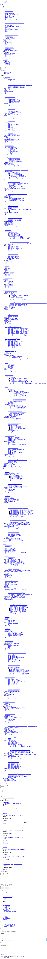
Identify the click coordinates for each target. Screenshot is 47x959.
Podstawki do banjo (11, 365)
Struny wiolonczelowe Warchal (14, 767)
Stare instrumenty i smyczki (10, 33)
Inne (6, 267)
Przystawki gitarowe (9, 323)
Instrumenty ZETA (9, 463)
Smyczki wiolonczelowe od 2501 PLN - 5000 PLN (20, 750)
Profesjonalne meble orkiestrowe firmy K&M (14, 561)
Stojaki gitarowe (8, 324)
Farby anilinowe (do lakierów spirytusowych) (16, 87)
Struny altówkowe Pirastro (13, 254)
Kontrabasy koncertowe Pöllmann (16, 479)
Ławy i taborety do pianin (10, 551)
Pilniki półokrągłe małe (12, 129)
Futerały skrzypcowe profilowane (14, 601)
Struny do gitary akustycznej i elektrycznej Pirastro (17, 332)
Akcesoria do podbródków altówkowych (16, 216)
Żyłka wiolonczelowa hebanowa (9, 844)
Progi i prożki (8, 321)
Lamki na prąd (8, 546)
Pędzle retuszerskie (11, 121)
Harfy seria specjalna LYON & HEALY (20, 395)
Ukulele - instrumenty (9, 454)
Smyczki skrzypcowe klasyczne (14, 667)
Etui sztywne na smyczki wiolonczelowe (13, 708)
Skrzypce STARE (11, 453)
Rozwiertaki (10, 133)
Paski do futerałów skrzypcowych (14, 612)
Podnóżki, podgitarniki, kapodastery (12, 318)
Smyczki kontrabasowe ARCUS (11, 505)
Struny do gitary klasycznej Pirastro (15, 346)
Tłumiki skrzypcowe (9, 692)
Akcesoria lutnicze (9, 11)
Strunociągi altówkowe (9, 244)
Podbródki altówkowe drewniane (14, 219)
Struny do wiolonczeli (9, 755)
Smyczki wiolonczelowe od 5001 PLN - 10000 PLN (20, 751)
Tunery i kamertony (9, 36)
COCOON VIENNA (9, 16)
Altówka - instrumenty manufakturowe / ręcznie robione (18, 183)
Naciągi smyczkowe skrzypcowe (14, 160)
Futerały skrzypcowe (9, 599)
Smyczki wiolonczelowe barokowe (14, 743)
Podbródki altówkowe (9, 215)
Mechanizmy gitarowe (9, 312)
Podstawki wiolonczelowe (10, 731)
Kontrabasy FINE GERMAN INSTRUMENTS (17, 486)
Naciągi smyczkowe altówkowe (14, 158)
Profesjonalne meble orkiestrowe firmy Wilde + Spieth (15, 566)
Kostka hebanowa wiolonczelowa (14, 102)
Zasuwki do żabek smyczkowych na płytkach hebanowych (16, 170)
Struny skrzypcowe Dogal (13, 682)
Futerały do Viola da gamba (10, 713)
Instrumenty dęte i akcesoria (10, 20)
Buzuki (6, 369)
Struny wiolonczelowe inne (13, 760)
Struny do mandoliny (12, 435)
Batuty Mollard (11, 282)
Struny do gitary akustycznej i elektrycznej (13, 327)
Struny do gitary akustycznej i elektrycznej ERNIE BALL (19, 335)
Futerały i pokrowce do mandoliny (14, 423)
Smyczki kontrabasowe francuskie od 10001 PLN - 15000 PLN (22, 510)
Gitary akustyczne (11, 294)
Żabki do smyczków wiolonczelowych (15, 178)
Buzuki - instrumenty (12, 370)
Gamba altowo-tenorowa (12, 148)
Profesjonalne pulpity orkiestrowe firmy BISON (14, 571)
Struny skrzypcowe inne (12, 683)
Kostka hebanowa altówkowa (13, 99)
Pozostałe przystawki (9, 575)
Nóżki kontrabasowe (9, 497)
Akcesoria (7, 573)
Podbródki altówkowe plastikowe (14, 220)
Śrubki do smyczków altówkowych (15, 165)
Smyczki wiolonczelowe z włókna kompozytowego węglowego (20, 752)
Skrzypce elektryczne (12, 443)
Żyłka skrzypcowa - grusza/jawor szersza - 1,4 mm (13, 849)
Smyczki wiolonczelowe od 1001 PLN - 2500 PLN (20, 747)
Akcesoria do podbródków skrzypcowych (16, 632)
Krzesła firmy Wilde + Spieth (13, 568)
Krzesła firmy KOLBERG (13, 564)
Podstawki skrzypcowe (9, 638)
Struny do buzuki (11, 372)
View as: (2, 783)
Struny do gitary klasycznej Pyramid (15, 347)
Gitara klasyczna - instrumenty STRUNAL (18, 304)
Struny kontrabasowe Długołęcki (14, 535)
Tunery (6, 260)
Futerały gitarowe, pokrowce (11, 292)
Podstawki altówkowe (9, 222)
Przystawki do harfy (12, 402)
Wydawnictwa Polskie (9, 779)
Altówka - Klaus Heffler (12, 185)
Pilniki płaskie (10, 127)
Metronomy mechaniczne (13, 207)
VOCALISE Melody (9, 275)
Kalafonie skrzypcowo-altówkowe (12, 615)
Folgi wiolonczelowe (9, 709)
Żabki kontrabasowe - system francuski (17, 175)
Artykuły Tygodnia (6, 39)
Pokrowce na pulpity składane (13, 226)
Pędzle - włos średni (12, 118)
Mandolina (7, 421)
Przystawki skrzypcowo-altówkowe (12, 580)
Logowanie (5, 1)
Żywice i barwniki (8, 138)
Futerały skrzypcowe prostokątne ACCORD (18, 605)
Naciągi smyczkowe (9, 157)
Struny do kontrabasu (9, 526)
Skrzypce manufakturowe (13, 448)
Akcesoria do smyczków (10, 9)
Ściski (6, 136)
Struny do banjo (11, 367)
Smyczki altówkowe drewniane (14, 235)
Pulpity (9, 227)
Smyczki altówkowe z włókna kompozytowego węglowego (19, 243)
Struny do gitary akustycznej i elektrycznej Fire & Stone (18, 330)
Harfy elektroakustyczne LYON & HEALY (21, 392)
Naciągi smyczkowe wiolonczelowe (15, 161)
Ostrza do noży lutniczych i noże (11, 114)
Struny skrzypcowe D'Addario (14, 680)
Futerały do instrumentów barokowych (12, 140)
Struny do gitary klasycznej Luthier (14, 345)
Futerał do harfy (11, 389)
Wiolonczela (10, 699)
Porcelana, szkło (8, 270)
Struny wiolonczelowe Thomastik (14, 766)
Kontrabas (10, 697)
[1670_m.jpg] (6, 802)
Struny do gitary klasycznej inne (14, 344)
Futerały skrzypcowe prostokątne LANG (18, 609)
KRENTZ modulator (9, 25)
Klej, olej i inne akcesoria (10, 97)
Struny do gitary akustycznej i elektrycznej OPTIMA (18, 331)
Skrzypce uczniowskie (12, 451)
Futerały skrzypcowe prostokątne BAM (18, 606)
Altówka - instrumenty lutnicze (14, 182)
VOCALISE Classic (9, 274)
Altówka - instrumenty (9, 181)
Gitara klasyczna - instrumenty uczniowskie (18, 305)
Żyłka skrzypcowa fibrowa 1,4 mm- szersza (11, 830)
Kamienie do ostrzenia (9, 95)
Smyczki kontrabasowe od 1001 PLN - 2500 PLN (20, 518)
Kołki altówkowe (8, 197)
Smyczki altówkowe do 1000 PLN (17, 236)
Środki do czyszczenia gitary (10, 351)
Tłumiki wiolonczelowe (10, 769)
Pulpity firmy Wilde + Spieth (13, 569)
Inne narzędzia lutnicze (9, 94)
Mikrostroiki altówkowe (10, 208)
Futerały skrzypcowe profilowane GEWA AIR (19, 602)
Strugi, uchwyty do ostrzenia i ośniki (12, 135)
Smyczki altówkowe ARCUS (13, 233)
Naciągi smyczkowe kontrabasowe (14, 159)
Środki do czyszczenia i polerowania (12, 26)
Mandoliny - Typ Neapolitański (16, 426)
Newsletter (5, 60)
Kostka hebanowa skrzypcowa (14, 101)
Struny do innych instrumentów (11, 35)
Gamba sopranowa (11, 150)
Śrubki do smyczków (9, 164)
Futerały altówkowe (9, 190)
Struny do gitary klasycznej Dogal (14, 342)
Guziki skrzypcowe (9, 614)
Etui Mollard (10, 283)
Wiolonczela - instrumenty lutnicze (14, 456)
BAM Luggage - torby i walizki (11, 14)
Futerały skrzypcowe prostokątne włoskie (18, 611)
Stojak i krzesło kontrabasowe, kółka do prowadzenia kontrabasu (17, 524)
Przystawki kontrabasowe (10, 501)
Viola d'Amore (11, 152)
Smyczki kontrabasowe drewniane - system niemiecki (18, 515)
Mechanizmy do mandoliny (13, 430)
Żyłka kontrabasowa (12, 80)
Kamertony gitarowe (9, 308)
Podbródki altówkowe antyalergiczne (15, 218)
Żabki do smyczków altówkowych (14, 173)
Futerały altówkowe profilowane (14, 191)
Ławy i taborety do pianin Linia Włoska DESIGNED (15, 552)
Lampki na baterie (11, 202)
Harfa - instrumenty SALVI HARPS (17, 396)
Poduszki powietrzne (9, 224)
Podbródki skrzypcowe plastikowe (14, 636)
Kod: (1, 797)
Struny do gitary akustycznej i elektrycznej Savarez (18, 333)
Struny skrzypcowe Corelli (13, 679)
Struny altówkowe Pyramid (13, 255)
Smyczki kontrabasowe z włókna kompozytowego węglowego (17, 523)
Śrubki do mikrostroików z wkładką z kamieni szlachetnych (19, 209)
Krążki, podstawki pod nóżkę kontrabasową (13, 487)
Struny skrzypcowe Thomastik (14, 689)
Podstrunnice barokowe (10, 143)
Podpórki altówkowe (9, 221)
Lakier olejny (10, 105)
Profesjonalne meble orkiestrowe (11, 29)
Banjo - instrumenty (11, 364)
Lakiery (6, 103)
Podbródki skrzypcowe (9, 631)
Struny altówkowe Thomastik (13, 256)
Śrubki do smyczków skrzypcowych (15, 167)
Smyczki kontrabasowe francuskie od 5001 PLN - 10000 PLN (22, 514)
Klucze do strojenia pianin (10, 554)
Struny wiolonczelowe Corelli (13, 756)
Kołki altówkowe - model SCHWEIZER (16, 200)
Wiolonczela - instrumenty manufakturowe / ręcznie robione (19, 457)
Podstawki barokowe (9, 142)
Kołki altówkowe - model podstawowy (15, 199)
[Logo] (1, 4)
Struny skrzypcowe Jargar (13, 684)
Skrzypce (9, 698)
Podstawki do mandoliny (12, 431)
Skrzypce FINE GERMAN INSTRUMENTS (17, 444)
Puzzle (6, 271)
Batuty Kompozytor (9, 285)
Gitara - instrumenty (9, 293)
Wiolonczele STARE (12, 461)
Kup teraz (5, 805)
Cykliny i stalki (8, 89)
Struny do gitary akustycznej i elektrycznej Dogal (17, 329)
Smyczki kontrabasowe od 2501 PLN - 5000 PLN (20, 521)
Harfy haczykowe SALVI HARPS (19, 399)
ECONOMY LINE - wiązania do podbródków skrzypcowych (20, 594)
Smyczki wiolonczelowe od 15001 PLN (18, 749)
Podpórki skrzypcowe (9, 637)
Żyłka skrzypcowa (11, 81)
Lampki (6, 27)
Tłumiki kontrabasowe (9, 536)
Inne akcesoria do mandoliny (13, 424)
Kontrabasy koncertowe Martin (16, 478)
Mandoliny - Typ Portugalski (15, 427)
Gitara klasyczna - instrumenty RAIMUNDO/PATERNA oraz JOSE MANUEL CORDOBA (28, 303)
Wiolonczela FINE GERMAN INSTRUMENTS (17, 460)
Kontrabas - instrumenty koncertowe (15, 418)
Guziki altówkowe (9, 195)
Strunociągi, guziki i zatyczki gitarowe (12, 326)
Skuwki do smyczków (9, 163)
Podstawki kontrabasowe (10, 498)
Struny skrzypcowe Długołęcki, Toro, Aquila (16, 681)
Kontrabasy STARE (14, 482)
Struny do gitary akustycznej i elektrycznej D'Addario (18, 328)
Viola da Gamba (11, 153)
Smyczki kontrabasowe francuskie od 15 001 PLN (20, 512)
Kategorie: (2, 799)
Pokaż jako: (2, 871)
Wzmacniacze (8, 353)
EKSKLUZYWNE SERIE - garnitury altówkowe (15, 188)
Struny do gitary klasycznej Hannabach (15, 343)
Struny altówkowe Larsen (13, 252)
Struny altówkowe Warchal (13, 257)
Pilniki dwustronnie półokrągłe (14, 124)
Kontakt (4, 40)
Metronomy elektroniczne (13, 206)
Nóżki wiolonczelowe (9, 729)
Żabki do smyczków (9, 171)
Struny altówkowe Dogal (13, 249)
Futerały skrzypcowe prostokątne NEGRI (18, 610)
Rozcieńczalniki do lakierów (13, 111)
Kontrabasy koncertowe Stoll (16, 481)
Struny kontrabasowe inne (13, 530)
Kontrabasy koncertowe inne (15, 477)
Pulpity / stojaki (8, 31)
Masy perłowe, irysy (9, 113)
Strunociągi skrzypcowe (10, 677)
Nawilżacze (7, 213)
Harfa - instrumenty (11, 390)
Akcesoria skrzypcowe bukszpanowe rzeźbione (14, 588)
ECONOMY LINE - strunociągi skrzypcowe (16, 593)
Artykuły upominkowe (9, 13)
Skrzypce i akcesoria (9, 32)
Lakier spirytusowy (11, 109)
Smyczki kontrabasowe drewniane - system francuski (18, 508)
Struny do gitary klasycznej (10, 340)
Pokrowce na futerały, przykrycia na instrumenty (17, 194)
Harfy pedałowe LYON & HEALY (19, 394)
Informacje (5, 41)
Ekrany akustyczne (9, 553)
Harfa (6, 387)
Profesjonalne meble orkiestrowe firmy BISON (14, 560)
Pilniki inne (10, 125)
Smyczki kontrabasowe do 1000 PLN (17, 516)
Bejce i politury (8, 88)
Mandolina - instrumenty (12, 425)
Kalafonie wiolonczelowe (10, 714)
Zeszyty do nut (8, 781)
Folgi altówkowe (8, 189)
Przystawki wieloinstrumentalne (11, 581)
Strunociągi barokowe (9, 146)
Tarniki (6, 137)
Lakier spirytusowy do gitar (13, 110)
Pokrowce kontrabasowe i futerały (12, 500)
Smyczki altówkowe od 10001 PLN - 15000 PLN (20, 237)
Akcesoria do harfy (11, 388)
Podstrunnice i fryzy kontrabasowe (12, 499)
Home (4, 6)
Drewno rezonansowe (9, 92)
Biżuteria (7, 263)
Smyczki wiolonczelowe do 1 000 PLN (18, 745)
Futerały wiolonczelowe (10, 710)
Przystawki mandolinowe (13, 432)
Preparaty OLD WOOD (10, 130)
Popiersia (7, 269)
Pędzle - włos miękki (12, 116)
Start (1, 70)
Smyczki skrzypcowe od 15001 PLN (17, 672)
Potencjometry (8, 320)
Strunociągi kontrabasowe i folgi (11, 525)
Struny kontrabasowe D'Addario (14, 528)
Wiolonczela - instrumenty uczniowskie (15, 459)
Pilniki (6, 122)
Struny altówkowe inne (12, 250)
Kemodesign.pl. (22, 956)
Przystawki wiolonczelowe (10, 582)
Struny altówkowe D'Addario (13, 247)
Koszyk (4, 2)
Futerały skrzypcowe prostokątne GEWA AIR (19, 607)
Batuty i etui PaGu (9, 284)
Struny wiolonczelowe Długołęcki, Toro (15, 758)
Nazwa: (1, 796)
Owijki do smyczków (9, 162)
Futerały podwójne (11, 600)
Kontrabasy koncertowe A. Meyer (16, 476)
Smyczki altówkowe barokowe (14, 234)
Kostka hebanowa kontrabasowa (14, 100)
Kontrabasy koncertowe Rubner (16, 480)
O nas (4, 51)
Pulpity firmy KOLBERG (13, 565)
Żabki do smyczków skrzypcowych (15, 177)
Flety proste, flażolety (9, 375)
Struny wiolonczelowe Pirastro (14, 764)
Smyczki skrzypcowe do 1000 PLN (17, 669)
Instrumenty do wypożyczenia (11, 19)
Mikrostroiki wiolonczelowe (10, 725)
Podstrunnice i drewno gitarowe (11, 319)
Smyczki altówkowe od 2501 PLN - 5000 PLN (19, 240)
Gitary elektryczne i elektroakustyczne (15, 297)
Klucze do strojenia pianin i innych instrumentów (14, 23)
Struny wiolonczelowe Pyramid (14, 765)
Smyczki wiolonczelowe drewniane (15, 744)
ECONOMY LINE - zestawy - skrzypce (16, 595)
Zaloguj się (2, 957)
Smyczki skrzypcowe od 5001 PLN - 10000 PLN (19, 674)
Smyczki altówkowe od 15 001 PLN (17, 239)
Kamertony (7, 196)
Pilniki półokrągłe (11, 128)
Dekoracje (7, 264)
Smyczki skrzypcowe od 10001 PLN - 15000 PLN (20, 670)
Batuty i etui (7, 15)
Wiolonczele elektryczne (12, 462)
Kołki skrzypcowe (8, 618)
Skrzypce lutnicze (11, 447)
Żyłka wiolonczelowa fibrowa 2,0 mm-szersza (12, 815)
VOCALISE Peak (8, 278)
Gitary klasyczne (11, 298)
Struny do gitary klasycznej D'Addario (15, 341)
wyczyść (6, 800)
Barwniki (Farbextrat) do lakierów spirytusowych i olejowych (20, 85)
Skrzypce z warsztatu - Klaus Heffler (15, 452)
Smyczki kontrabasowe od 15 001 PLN (18, 520)
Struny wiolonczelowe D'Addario (14, 757)
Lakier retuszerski (11, 107)
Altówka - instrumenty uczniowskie (15, 184)
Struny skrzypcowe (9, 678)
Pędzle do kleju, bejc (12, 119)
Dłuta (6, 90)
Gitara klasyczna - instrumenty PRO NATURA (19, 302)
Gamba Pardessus (11, 149)
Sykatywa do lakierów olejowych (14, 112)
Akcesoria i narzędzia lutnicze (11, 291)
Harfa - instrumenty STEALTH (16, 401)
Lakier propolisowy (11, 106)
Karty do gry (7, 268)
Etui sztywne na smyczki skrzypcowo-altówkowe (15, 597)
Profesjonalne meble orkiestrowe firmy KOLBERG (15, 563)
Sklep (4, 7)
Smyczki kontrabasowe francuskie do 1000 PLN (19, 509)
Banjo (6, 363)
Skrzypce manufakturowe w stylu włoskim (16, 449)
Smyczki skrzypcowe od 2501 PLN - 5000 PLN (19, 673)
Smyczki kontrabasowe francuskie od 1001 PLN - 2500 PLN (22, 511)
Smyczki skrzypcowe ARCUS (14, 665)
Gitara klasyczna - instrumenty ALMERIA (18, 299)
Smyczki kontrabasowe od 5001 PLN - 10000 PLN (20, 522)
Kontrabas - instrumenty (10, 417)
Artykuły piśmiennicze (9, 262)
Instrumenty (7, 18)
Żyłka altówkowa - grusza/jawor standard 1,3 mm (12, 864)
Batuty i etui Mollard (9, 281)
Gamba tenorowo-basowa (13, 151)
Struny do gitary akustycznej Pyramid (15, 338)
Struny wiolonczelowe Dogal (13, 759)
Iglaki (9, 123)
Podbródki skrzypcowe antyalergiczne (15, 634)
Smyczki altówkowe (9, 231)
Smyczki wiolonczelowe (10, 740)
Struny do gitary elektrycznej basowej (12, 339)
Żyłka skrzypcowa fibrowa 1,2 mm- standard (11, 837)
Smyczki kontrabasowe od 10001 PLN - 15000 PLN (20, 517)
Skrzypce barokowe (12, 442)
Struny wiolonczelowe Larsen (13, 763)
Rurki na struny (8, 230)
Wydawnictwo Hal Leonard (10, 780)
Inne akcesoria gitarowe (10, 307)
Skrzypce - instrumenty (9, 441)
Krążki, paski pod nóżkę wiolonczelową (13, 717)
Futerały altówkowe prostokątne (14, 193)
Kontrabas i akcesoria (9, 24)
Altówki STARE (11, 187)
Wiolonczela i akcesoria (10, 37)
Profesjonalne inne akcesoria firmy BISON (13, 559)
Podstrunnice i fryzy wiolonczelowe (12, 732)
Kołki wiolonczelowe (9, 716)
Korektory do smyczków (12, 232)
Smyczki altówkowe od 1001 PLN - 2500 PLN (19, 238)
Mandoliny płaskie (13, 429)
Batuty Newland (8, 286)
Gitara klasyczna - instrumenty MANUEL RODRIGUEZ (21, 300)
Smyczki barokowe (9, 145)
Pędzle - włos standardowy (13, 117)
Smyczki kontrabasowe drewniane (12, 506)
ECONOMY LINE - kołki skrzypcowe (15, 590)
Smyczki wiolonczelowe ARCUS (14, 742)
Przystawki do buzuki (12, 371)
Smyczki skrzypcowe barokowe (14, 666)
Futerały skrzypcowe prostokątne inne (17, 608)
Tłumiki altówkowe (9, 259)
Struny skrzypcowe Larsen (13, 685)
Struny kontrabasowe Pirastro (13, 533)
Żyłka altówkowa (11, 79)
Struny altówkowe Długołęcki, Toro (15, 248)
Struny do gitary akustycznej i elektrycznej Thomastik (18, 334)
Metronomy (7, 28)
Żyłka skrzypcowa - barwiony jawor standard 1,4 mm (13, 822)
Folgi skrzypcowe (8, 598)
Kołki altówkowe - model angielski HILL (16, 198)
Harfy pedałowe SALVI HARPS (19, 400)
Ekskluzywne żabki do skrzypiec (14, 172)
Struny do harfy (11, 403)
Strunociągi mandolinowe (13, 433)
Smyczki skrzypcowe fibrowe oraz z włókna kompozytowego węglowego (22, 675)
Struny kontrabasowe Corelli (13, 527)
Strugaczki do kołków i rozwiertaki (12, 131)
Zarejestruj (8, 957)
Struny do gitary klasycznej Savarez (15, 348)
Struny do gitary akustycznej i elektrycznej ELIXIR (18, 336)
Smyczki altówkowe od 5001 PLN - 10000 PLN (19, 242)
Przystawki (7, 30)
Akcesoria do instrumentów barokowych (13, 8)
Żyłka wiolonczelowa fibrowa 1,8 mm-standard (12, 856)
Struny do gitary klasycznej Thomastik (15, 349)
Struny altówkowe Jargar (13, 251)
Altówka (9, 696)
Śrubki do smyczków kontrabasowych (15, 166)
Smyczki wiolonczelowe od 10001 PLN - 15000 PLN (20, 746)
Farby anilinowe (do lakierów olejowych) (16, 86)
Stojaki (9, 228)
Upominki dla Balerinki (10, 272)
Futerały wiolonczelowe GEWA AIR (15, 711)
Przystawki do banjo (12, 366)
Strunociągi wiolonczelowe (10, 753)
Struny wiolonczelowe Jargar (13, 762)
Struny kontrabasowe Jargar (13, 532)
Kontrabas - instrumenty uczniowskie (15, 419)
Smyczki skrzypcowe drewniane (14, 668)
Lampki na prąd (11, 203)
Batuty (6, 280)
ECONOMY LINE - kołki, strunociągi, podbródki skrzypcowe (17, 589)
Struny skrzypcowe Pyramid (13, 687)
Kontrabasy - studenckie (12, 420)
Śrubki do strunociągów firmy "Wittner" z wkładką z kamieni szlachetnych (22, 726)
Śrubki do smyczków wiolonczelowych (15, 169)
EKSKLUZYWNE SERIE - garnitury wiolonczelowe (15, 707)
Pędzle (6, 115)
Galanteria (7, 266)
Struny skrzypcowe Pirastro (13, 686)
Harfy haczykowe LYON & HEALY (20, 393)
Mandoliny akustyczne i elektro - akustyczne (18, 428)
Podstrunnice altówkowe (10, 223)
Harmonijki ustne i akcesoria (10, 416)
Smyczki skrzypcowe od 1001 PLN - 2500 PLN (19, 671)
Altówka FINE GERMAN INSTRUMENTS (16, 186)
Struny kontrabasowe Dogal (13, 529)
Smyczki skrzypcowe (9, 662)
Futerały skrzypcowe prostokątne (14, 604)
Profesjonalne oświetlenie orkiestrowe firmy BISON (15, 562)
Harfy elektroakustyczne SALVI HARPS (21, 397)
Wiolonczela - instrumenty (10, 455)
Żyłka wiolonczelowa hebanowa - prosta (11, 803)
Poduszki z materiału (9, 642)
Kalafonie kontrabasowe (10, 471)
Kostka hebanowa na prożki (10, 98)
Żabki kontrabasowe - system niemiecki (18, 176)
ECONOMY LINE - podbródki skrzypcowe (16, 592)
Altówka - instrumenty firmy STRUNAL (16, 356)
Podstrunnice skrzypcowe (10, 639)
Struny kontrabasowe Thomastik (14, 534)
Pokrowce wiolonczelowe (10, 733)
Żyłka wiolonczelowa (12, 82)
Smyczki (7, 701)
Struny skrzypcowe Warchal (13, 690)
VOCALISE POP (8, 276)
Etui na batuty (8, 287)
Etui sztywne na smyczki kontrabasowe (13, 469)
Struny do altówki (8, 245)
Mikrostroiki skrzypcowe (10, 625)
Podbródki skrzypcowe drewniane (14, 635)
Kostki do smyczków (9, 155)
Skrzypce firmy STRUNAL (13, 445)
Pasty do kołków (8, 214)
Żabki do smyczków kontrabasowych (15, 174)
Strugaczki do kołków (12, 134)
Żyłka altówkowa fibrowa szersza (9, 807)
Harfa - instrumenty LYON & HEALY (17, 391)
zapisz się (2, 954)
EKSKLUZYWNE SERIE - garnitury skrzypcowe (15, 596)
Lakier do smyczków (12, 104)
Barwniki (7, 83)
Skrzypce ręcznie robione (13, 450)
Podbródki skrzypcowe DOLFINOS (15, 633)
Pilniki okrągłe (10, 126)
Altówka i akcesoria (9, 12)
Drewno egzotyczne (9, 91)
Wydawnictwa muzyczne (10, 38)
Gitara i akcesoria (8, 17)
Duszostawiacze (8, 93)
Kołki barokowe (8, 141)
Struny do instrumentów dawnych (11, 147)
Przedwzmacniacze (9, 322)
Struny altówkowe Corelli (13, 246)
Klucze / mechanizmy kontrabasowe (12, 473)
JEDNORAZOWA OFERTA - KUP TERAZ (14, 21)
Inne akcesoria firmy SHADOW (11, 306)
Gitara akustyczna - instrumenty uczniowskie (19, 295)
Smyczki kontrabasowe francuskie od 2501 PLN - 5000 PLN (22, 513)
